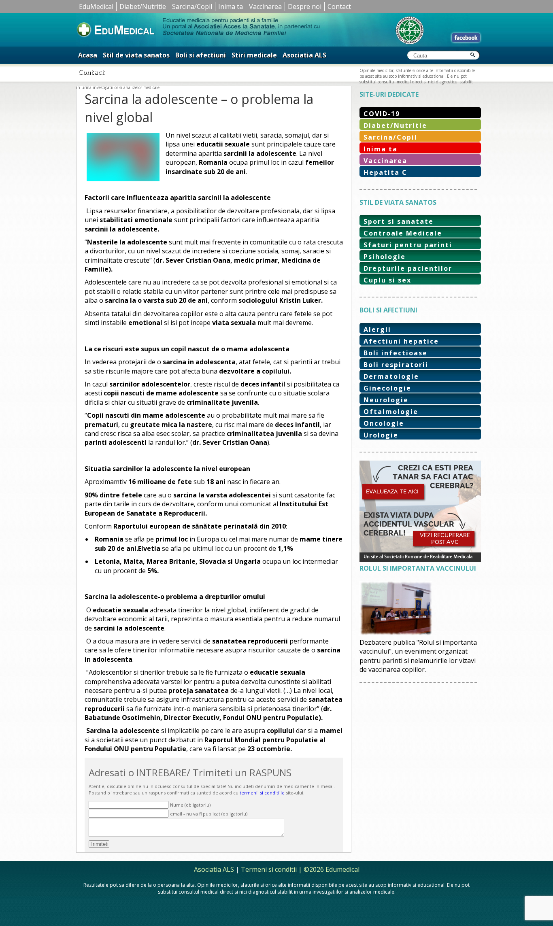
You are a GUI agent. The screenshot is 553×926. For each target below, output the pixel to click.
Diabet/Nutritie (142, 6)
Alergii (377, 329)
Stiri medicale (254, 55)
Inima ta (230, 6)
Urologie (381, 435)
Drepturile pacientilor (408, 268)
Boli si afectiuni (200, 55)
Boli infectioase (396, 352)
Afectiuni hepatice (401, 341)
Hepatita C (385, 172)
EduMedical (96, 6)
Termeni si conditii (269, 869)
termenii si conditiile (262, 793)
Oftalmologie (391, 411)
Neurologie (386, 399)
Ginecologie (387, 388)
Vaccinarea (265, 6)
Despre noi (304, 6)
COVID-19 (382, 113)
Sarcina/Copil (192, 6)
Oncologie (384, 423)
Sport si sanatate (399, 221)
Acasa (87, 55)
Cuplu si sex (387, 280)
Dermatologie (391, 376)
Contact (339, 6)
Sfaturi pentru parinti (408, 244)
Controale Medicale (403, 233)
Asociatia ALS (304, 55)
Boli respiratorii (396, 364)
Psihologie (385, 256)
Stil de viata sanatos (136, 55)
